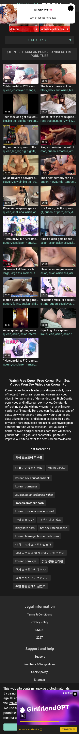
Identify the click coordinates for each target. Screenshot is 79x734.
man (43, 151)
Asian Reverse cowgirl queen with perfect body (20, 177)
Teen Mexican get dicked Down (20, 117)
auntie (59, 181)
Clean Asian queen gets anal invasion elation (20, 208)
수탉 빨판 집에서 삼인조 (30, 586)
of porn (58, 212)
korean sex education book (32, 478)
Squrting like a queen (54, 330)
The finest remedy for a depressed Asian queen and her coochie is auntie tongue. (58, 177)
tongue (69, 181)
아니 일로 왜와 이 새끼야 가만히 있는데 (39, 553)
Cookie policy (39, 672)
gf (42, 212)
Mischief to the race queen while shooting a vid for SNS (58, 117)
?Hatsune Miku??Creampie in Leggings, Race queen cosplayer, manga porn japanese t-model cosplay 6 (20, 86)
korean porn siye (25, 561)
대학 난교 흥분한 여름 (29, 467)
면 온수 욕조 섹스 (50, 519)
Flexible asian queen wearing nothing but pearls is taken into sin (58, 269)
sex (36, 273)
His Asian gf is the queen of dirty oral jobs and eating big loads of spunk (58, 208)
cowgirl (7, 181)
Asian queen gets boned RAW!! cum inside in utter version (58, 238)
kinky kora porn (25, 528)
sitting (44, 303)
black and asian (58, 90)
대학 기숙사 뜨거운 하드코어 (33, 544)
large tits (16, 273)
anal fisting (35, 303)
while (68, 120)
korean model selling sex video (34, 494)
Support (39, 656)
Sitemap (39, 679)
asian (44, 242)
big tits (12, 120)
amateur (62, 151)
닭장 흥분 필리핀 (52, 561)
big (5, 120)
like (43, 334)
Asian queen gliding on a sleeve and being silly (20, 330)
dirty (67, 212)
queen (7, 90)
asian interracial (30, 334)
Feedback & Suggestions (39, 664)
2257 (39, 637)
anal (15, 212)
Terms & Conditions (39, 614)
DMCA (39, 629)
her (52, 181)
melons (28, 273)
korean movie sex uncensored (34, 511)
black (44, 90)
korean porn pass (26, 486)
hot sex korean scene (53, 528)
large (6, 273)
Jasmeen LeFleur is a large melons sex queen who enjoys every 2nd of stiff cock (20, 269)
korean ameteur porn (29, 503)
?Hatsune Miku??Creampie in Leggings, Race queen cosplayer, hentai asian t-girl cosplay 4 (20, 360)
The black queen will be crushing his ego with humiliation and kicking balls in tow (58, 86)
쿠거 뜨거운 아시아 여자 (30, 569)
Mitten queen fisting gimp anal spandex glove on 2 (20, 299)
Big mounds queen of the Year (20, 147)
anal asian (25, 212)
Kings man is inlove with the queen (58, 147)
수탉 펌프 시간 (24, 519)
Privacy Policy (39, 622)
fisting (16, 303)
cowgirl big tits (22, 181)
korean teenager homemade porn (37, 536)
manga (30, 90)
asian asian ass (58, 242)
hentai (30, 242)
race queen (48, 120)
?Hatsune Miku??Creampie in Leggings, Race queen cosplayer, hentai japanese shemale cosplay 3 (20, 238)
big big (21, 151)
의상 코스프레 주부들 (28, 457)
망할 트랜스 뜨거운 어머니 (31, 577)
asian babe (70, 334)
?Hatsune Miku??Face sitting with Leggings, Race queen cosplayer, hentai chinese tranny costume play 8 (58, 299)
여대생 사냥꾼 (57, 467)
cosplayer (18, 90)
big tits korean (27, 120)
